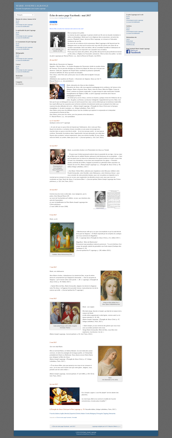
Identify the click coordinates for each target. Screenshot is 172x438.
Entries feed (129, 41)
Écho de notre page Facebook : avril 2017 (63, 426)
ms (56, 18)
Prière (17, 23)
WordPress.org (130, 44)
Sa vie (17, 21)
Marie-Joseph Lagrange (32, 5)
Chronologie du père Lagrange (24, 24)
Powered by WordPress (82, 434)
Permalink (74, 417)
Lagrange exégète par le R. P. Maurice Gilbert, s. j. (106, 426)
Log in (128, 39)
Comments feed (130, 43)
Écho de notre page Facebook (64, 417)
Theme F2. (93, 434)
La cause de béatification (22, 26)
